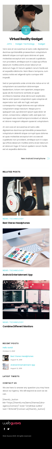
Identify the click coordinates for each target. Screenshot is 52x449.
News (5, 218)
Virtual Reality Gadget (25, 39)
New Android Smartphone (33, 158)
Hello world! (8, 347)
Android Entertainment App (18, 274)
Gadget (18, 44)
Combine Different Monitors (18, 326)
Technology (29, 44)
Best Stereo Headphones (16, 223)
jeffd (9, 44)
